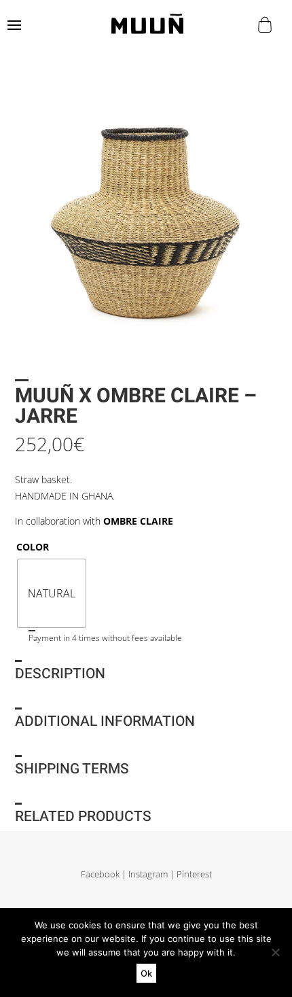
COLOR (32, 546)
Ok (146, 973)
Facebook (100, 874)
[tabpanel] (146, 219)
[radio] (52, 593)
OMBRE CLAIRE (138, 520)
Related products (83, 816)
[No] (275, 952)
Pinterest (194, 874)
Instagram (148, 874)
